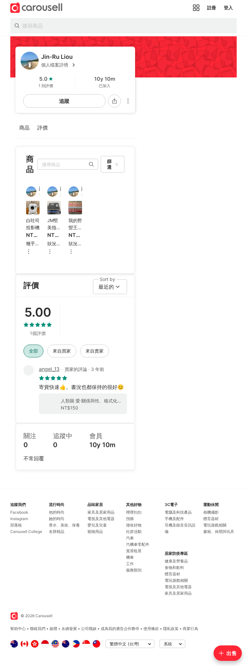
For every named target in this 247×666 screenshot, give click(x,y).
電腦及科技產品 (178, 512)
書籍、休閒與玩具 (218, 531)
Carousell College (26, 531)
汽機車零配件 (137, 544)
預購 (130, 518)
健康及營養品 (176, 561)
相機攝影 (211, 512)
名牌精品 (56, 531)
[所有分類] (196, 7)
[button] (85, 65)
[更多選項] (128, 100)
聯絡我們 (37, 628)
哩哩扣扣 (134, 512)
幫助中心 (18, 628)
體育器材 (172, 574)
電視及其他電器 (100, 518)
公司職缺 (88, 628)
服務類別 (134, 570)
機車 (130, 557)
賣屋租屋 (134, 550)
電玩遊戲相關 (176, 580)
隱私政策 (170, 628)
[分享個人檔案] (114, 100)
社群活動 (134, 531)
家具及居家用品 (100, 512)
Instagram (19, 518)
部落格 (16, 525)
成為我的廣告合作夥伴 (120, 628)
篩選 (109, 164)
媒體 (53, 628)
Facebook (19, 512)
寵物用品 (95, 531)
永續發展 (69, 628)
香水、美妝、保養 (64, 525)
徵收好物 (134, 525)
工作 (130, 563)
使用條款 (151, 628)
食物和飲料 (174, 567)
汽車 (130, 538)
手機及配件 (174, 518)
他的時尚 (56, 512)
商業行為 (190, 628)
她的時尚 (56, 518)
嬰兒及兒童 (97, 525)
